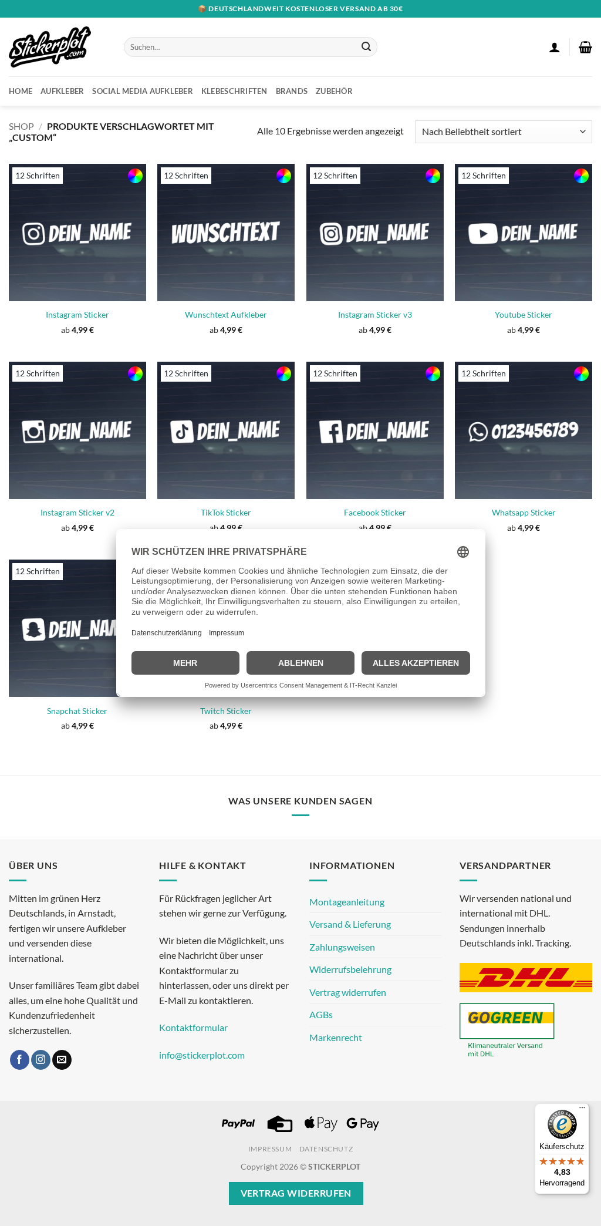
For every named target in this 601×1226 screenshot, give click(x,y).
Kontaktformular (193, 1027)
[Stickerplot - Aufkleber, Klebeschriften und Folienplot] (57, 47)
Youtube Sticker (523, 314)
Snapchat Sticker (77, 711)
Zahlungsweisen (342, 946)
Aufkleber (62, 91)
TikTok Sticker (226, 512)
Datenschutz (326, 1148)
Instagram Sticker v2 (77, 512)
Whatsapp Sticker (524, 512)
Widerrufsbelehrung (350, 969)
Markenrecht (335, 1037)
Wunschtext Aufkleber (226, 314)
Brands (292, 91)
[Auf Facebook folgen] (19, 1060)
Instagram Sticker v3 (375, 314)
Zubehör (334, 91)
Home (20, 91)
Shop (21, 126)
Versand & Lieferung (350, 923)
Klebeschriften (234, 91)
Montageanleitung (346, 901)
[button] (555, 47)
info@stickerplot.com (202, 1054)
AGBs (321, 1014)
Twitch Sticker (226, 711)
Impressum (270, 1148)
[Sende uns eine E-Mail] (62, 1060)
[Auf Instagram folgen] (40, 1060)
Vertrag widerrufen (347, 992)
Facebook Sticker (375, 512)
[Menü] (582, 1110)
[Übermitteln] (366, 47)
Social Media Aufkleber (142, 91)
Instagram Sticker (77, 314)
